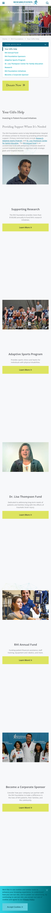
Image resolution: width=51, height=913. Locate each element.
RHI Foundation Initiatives (15, 71)
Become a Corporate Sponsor (17, 75)
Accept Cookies (14, 907)
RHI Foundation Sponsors (15, 56)
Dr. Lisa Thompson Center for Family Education (24, 64)
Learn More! (24, 660)
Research (8, 67)
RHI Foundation (17, 39)
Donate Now (14, 85)
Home (4, 39)
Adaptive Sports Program (15, 60)
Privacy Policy (28, 899)
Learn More (24, 227)
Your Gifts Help (33, 39)
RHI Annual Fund (11, 53)
